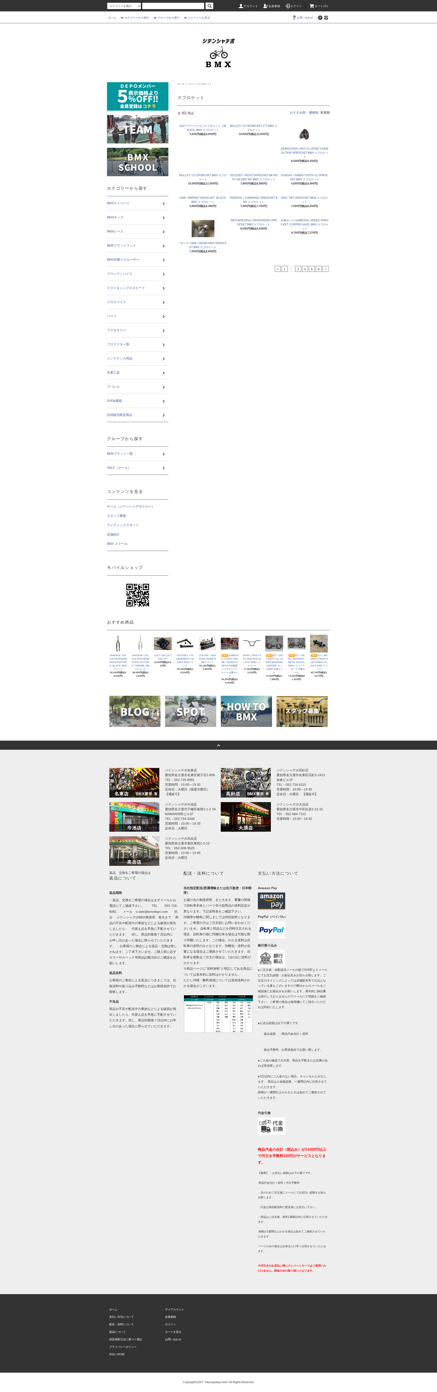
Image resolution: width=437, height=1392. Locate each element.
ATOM (120, 1354)
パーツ (191, 84)
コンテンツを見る (199, 17)
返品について (117, 1331)
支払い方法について (121, 1316)
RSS (112, 1354)
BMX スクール (117, 544)
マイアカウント (174, 1309)
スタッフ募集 (116, 516)
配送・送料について (121, 1324)
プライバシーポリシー (123, 1347)
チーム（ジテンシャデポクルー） (131, 506)
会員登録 (274, 6)
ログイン (296, 6)
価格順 (313, 112)
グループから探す (169, 17)
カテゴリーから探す (137, 17)
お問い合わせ (305, 17)
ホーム (112, 17)
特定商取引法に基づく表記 (125, 1339)
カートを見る (173, 1331)
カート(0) (321, 6)
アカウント (251, 6)
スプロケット (205, 84)
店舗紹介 (113, 534)
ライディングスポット (123, 525)
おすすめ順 (298, 112)
